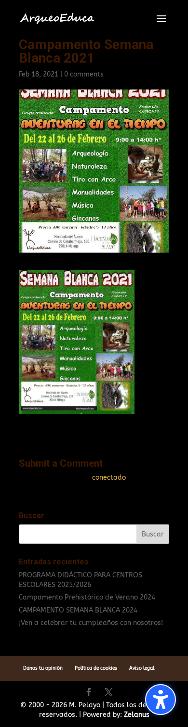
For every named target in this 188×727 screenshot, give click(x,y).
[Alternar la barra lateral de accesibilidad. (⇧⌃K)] (160, 699)
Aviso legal (141, 668)
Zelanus (136, 715)
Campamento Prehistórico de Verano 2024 (87, 597)
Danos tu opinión (43, 668)
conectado (109, 477)
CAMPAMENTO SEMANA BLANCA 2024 (78, 610)
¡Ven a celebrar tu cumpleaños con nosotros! (91, 623)
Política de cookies (96, 668)
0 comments (84, 74)
